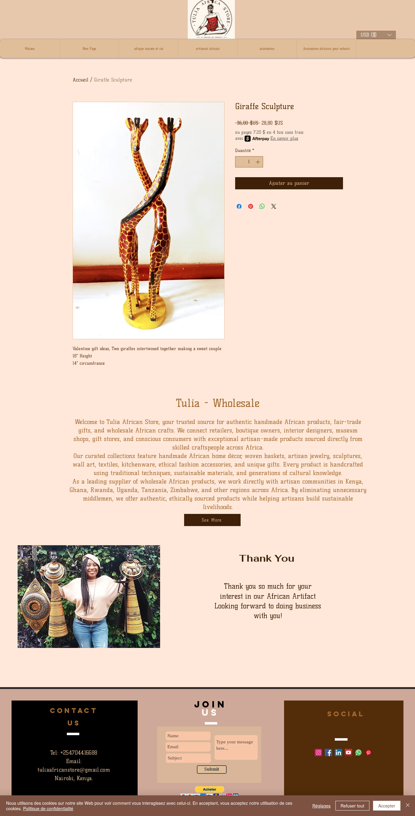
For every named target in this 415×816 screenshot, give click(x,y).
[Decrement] (240, 162)
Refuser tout (352, 806)
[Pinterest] (368, 752)
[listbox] (376, 35)
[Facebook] (328, 752)
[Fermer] (407, 805)
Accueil (80, 80)
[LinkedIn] (338, 752)
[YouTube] (348, 752)
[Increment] (258, 162)
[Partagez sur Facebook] (239, 206)
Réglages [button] (321, 806)
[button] (376, 35)
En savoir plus (284, 138)
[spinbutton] (249, 162)
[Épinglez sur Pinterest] (250, 206)
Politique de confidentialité (48, 808)
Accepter (386, 806)
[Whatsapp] (358, 752)
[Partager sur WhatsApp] (262, 206)
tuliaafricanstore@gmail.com (73, 769)
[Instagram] (318, 752)
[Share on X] (273, 206)
